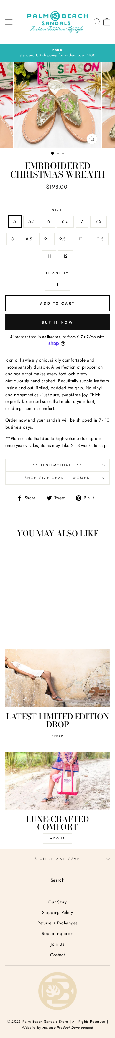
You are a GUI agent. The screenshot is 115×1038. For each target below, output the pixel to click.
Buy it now (57, 322)
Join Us (57, 944)
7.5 (99, 221)
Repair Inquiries (57, 933)
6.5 (65, 221)
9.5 (62, 239)
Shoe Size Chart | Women (57, 478)
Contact (57, 954)
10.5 (99, 239)
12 (65, 256)
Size (57, 210)
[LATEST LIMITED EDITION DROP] (57, 678)
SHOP (58, 735)
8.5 (29, 239)
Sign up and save (57, 859)
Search (57, 880)
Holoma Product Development (67, 1027)
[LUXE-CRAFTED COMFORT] (57, 781)
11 (49, 256)
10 (80, 239)
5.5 (31, 221)
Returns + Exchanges (57, 923)
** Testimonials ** (57, 465)
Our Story (57, 902)
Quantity (57, 273)
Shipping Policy (57, 912)
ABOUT (57, 838)
